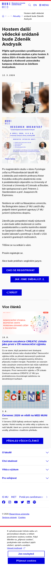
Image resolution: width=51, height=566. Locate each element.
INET (13, 497)
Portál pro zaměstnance (31, 497)
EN (35, 5)
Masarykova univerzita (19, 514)
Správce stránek (9, 517)
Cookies (22, 517)
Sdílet (13, 292)
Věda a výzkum (10, 469)
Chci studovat (9, 461)
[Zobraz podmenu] (44, 452)
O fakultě (7, 452)
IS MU (5, 497)
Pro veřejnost (9, 478)
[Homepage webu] (13, 5)
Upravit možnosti (14, 548)
